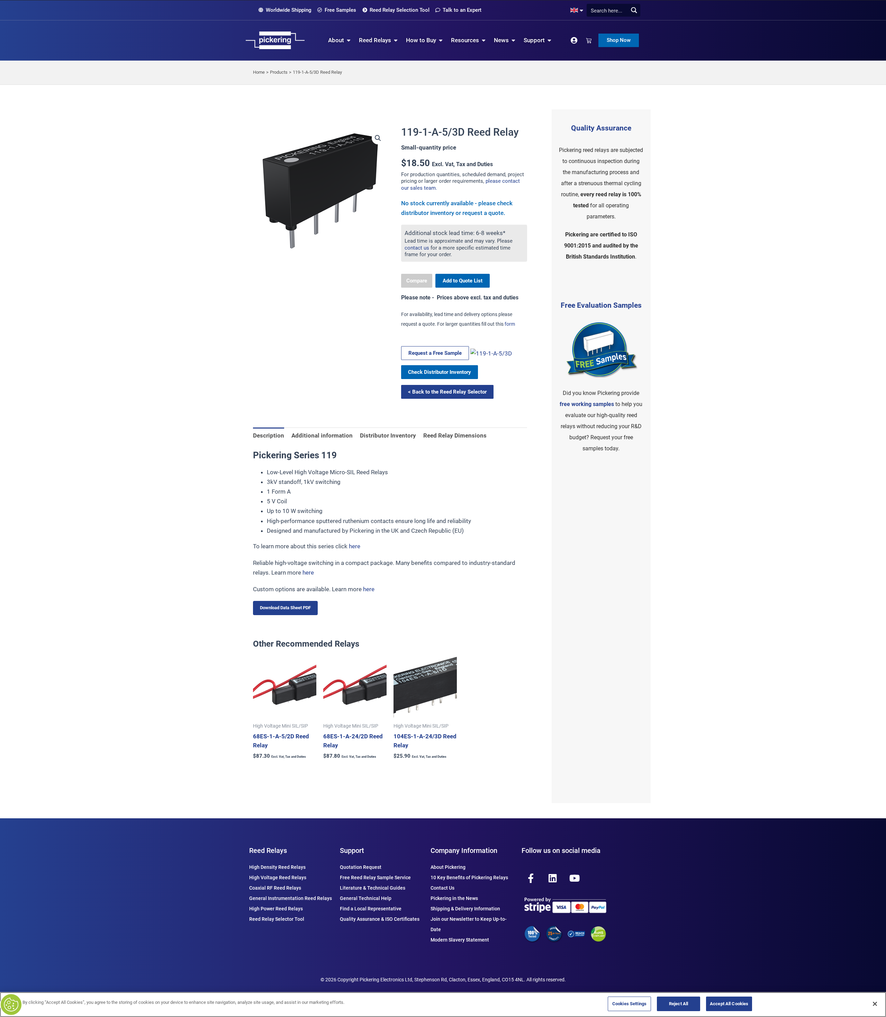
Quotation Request (360, 867)
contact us (417, 248)
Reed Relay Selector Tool (276, 919)
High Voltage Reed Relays (277, 877)
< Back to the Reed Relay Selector (447, 392)
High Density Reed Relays (277, 867)
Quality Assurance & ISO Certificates (379, 919)
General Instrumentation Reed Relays (290, 898)
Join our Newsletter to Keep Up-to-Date (469, 924)
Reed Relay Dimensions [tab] (455, 435)
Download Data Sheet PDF (285, 607)
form (510, 324)
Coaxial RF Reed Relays (275, 888)
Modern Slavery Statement (460, 940)
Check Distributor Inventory (439, 372)
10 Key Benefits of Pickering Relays (469, 877)
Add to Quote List (462, 281)
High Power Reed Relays (276, 908)
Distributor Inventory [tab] (388, 435)
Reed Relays (268, 850)
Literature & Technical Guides (372, 888)
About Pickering (448, 867)
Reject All (678, 1003)
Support (352, 850)
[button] (378, 138)
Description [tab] (268, 435)
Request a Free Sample (435, 353)
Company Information (464, 850)
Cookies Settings (629, 1003)
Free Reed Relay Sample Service (375, 877)
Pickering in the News (454, 898)
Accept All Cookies (729, 1003)
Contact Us (442, 888)
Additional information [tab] (322, 435)
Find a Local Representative (370, 908)
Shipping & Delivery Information (465, 908)
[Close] (875, 1003)
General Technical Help (365, 898)
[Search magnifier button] (634, 10)
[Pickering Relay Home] (275, 40)
